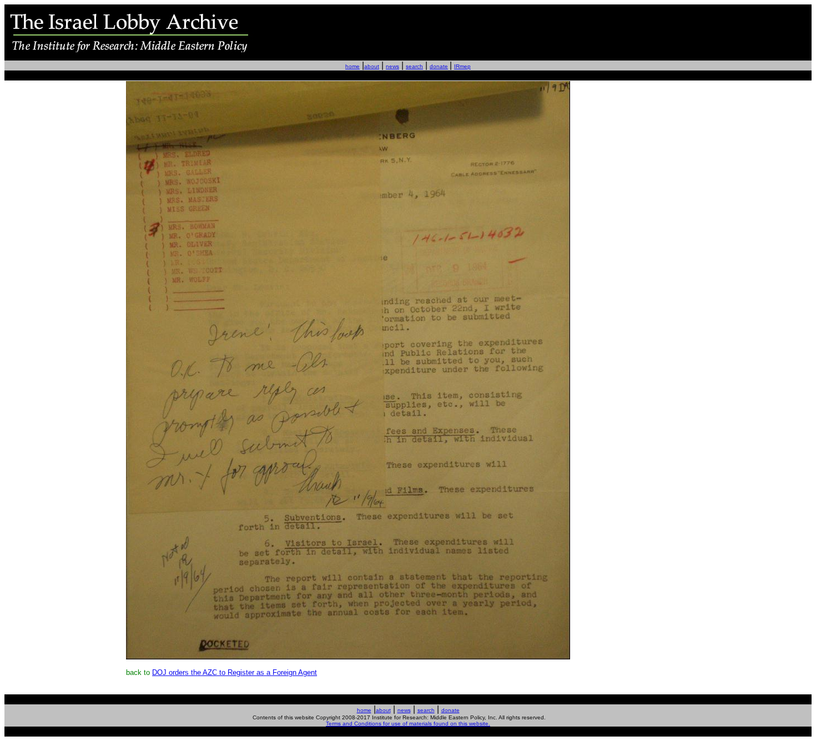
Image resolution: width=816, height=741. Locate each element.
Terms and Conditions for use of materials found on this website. (408, 723)
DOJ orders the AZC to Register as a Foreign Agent (234, 672)
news (392, 66)
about (371, 66)
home (352, 66)
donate (439, 66)
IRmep (462, 66)
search (414, 66)
